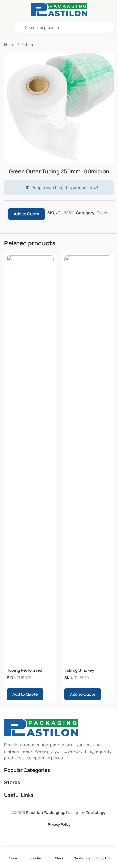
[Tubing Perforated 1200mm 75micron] (30, 460)
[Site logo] (59, 9)
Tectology (95, 812)
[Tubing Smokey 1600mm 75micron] (87, 460)
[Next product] (110, 44)
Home (9, 44)
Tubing (28, 44)
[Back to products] (104, 44)
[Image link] (41, 727)
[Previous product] (97, 44)
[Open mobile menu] (6, 27)
